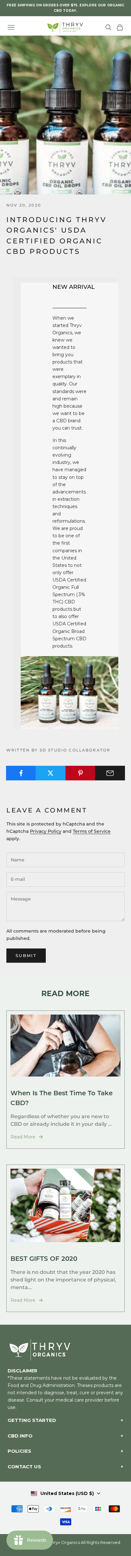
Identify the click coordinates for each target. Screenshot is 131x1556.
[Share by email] (110, 773)
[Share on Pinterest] (80, 773)
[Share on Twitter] (50, 773)
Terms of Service (92, 831)
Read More (22, 1137)
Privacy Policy (45, 831)
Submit (26, 955)
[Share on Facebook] (21, 773)
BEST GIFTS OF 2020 (43, 1258)
